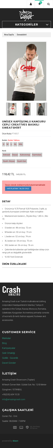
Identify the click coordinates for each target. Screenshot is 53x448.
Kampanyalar (8, 348)
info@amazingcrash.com (13, 399)
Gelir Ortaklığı (8, 353)
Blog (4, 343)
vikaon (15, 441)
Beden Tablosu (14, 140)
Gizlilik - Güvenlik (10, 358)
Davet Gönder (9, 363)
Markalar (6, 338)
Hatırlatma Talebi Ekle (18, 189)
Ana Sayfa (9, 35)
